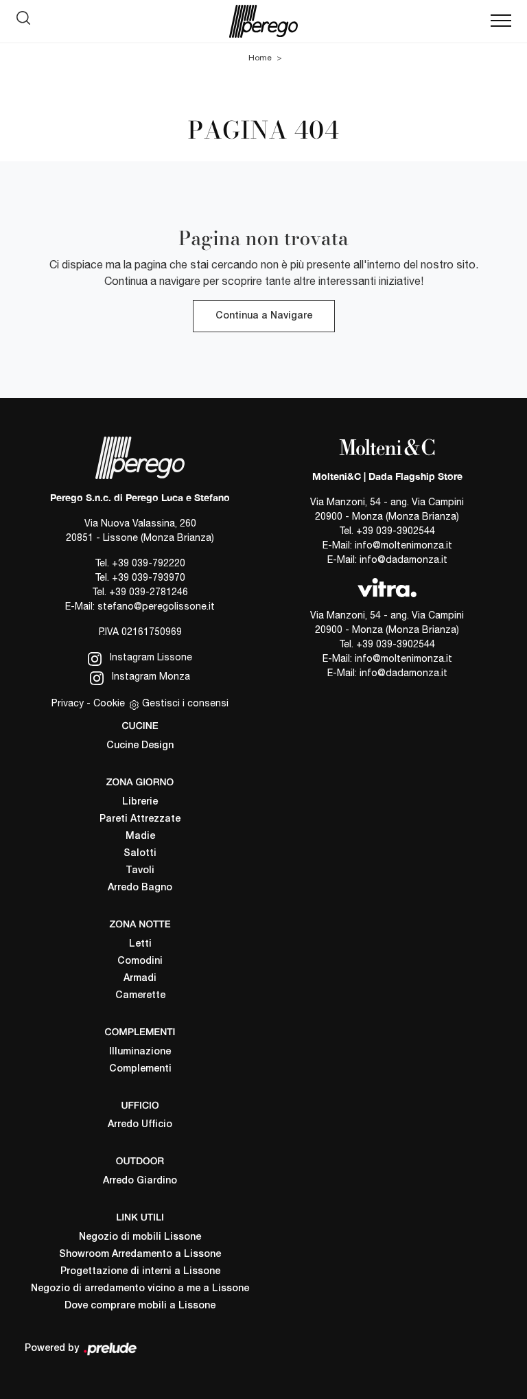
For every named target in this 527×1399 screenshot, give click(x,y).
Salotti (140, 853)
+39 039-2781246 (148, 591)
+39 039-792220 (148, 562)
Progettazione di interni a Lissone (140, 1271)
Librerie (140, 802)
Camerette (140, 995)
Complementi (140, 1069)
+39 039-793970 (148, 577)
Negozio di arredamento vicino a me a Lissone (140, 1288)
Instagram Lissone (149, 656)
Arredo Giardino (140, 1181)
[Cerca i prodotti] (26, 21)
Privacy (67, 702)
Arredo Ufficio (140, 1124)
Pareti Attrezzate (139, 819)
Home (260, 57)
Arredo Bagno (140, 887)
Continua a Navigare (263, 316)
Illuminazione (140, 1052)
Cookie (109, 702)
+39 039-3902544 (395, 530)
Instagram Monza (149, 676)
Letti (140, 944)
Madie (140, 836)
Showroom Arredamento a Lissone (140, 1254)
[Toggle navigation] (501, 21)
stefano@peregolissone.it (156, 606)
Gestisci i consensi (185, 702)
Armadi (140, 978)
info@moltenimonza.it (403, 545)
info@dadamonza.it (403, 559)
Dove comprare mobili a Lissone (140, 1306)
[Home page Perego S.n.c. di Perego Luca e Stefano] (263, 21)
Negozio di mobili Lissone (140, 1237)
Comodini (140, 961)
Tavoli (140, 870)
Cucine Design (140, 745)
